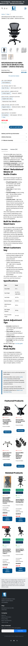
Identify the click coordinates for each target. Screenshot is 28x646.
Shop (8, 14)
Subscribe (20, 631)
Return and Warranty (6, 620)
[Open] (24, 8)
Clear (4, 117)
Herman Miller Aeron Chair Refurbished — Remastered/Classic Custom (8, 500)
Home (3, 14)
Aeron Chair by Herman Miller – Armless (20, 550)
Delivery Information (6, 617)
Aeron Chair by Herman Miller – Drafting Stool (20, 501)
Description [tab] (4, 149)
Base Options (11, 96)
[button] (24, 23)
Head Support (9, 113)
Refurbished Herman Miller (7, 608)
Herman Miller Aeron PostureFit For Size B (20, 421)
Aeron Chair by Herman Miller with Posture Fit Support (7, 551)
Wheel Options (10, 105)
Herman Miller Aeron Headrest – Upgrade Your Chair (7, 422)
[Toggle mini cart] (6, 8)
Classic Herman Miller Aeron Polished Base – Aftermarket (7, 455)
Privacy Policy (4, 618)
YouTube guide (19, 343)
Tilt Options (9, 86)
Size (7, 80)
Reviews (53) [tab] (13, 149)
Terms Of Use (4, 622)
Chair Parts (4, 609)
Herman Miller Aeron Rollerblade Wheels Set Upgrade (20, 455)
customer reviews (14, 75)
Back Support (10, 91)
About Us (3, 615)
